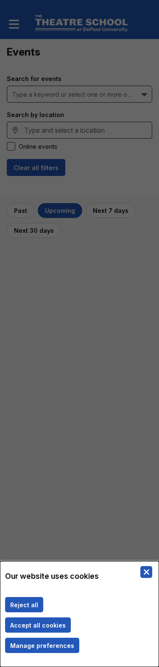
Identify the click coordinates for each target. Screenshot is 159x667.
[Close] (146, 572)
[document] (79, 614)
